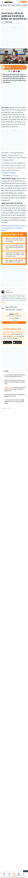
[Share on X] (19, 71)
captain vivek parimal (11, 307)
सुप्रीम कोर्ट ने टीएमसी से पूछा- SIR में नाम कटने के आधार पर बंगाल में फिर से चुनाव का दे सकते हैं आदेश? (15, 240)
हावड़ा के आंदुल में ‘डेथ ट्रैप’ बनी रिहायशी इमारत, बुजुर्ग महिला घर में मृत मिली (14, 261)
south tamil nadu (10, 309)
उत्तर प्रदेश (13, 5)
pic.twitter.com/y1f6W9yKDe (8, 172)
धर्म (23, 332)
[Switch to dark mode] (19, 2)
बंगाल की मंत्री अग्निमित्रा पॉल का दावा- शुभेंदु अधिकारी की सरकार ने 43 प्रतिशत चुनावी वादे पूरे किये (14, 401)
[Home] (8, 2)
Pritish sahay (8, 22)
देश (4, 332)
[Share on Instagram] (16, 71)
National (8, 9)
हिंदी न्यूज (14, 336)
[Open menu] (2, 2)
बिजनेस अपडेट (18, 332)
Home (2, 9)
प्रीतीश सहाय (10, 292)
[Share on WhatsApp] (9, 71)
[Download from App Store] (17, 342)
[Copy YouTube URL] (14, 71)
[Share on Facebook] (12, 71)
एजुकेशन (7, 332)
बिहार (9, 5)
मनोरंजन (12, 332)
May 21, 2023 (13, 176)
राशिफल (9, 334)
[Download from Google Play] (7, 342)
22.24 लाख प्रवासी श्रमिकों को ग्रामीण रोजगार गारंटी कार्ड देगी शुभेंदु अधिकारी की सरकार (14, 247)
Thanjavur (19, 309)
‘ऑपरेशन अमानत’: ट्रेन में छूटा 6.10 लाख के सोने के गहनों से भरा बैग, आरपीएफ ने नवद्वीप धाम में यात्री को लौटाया (15, 254)
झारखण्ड (5, 5)
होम (1, 5)
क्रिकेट (5, 334)
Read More (3, 302)
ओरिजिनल (25, 5)
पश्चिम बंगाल (18, 5)
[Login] (14, 874)
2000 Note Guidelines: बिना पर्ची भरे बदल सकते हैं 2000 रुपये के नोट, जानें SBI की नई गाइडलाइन (13, 228)
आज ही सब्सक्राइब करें (14, 322)
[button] (14, 56)
